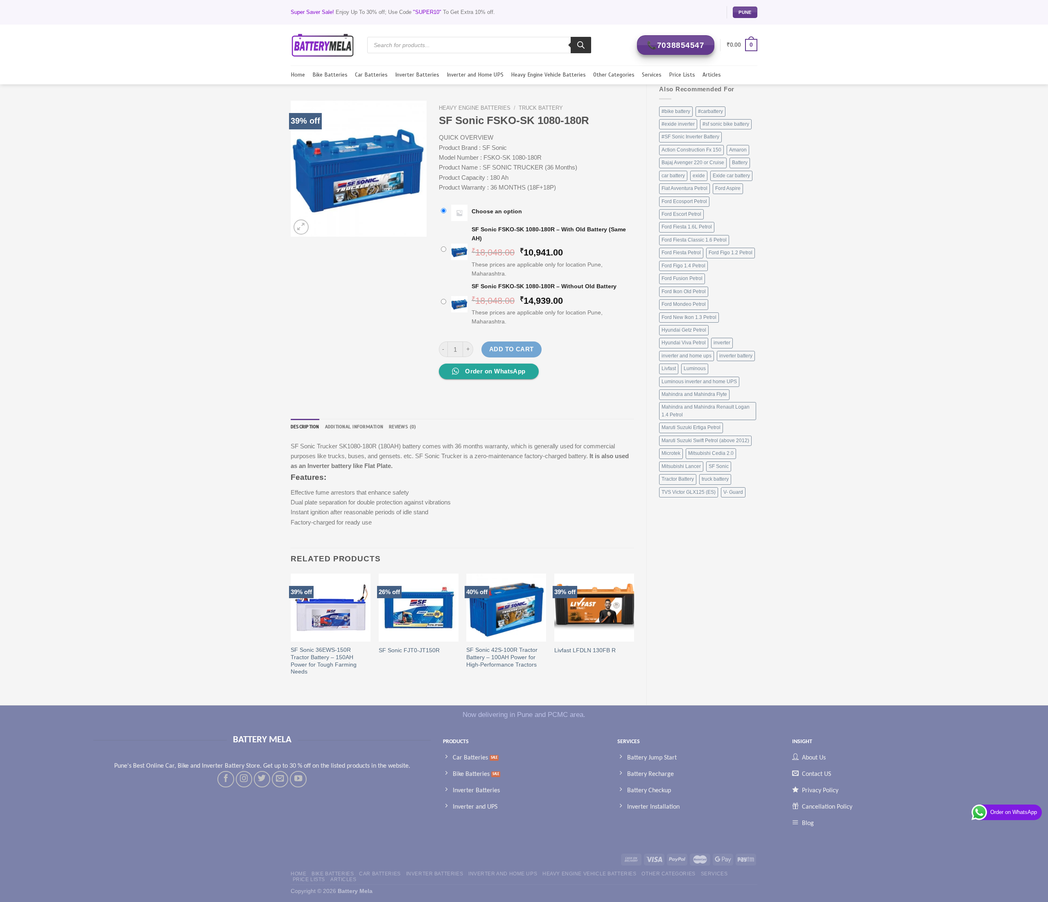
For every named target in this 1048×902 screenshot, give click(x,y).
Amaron (738, 150)
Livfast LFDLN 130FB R (585, 650)
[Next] (634, 632)
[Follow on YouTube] (298, 779)
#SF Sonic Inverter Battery (690, 137)
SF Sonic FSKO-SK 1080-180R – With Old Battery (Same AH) (549, 234)
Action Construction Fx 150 (691, 150)
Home (298, 74)
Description (305, 426)
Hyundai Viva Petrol (684, 343)
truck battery (715, 479)
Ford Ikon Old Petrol (684, 291)
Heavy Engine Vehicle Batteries (548, 74)
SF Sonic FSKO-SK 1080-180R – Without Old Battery (544, 286)
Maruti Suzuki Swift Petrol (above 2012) (705, 440)
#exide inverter (678, 124)
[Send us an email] (280, 779)
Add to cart (511, 349)
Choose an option (497, 211)
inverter (722, 343)
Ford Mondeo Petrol (684, 304)
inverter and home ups (686, 356)
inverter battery (735, 356)
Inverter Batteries (417, 74)
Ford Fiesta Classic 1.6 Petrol (694, 240)
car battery (673, 176)
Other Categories (614, 74)
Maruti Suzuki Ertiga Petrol (691, 427)
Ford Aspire (728, 188)
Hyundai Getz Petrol (684, 330)
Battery (740, 162)
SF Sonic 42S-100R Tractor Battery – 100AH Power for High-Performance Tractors (502, 657)
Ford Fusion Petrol (682, 278)
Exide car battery (731, 176)
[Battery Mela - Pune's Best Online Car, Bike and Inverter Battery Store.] (323, 44)
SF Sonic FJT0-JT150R (409, 650)
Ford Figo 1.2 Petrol (730, 252)
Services (652, 74)
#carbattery (710, 111)
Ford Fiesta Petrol (681, 252)
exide (699, 176)
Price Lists (682, 74)
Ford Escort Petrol (681, 214)
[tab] (305, 427)
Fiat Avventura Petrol (684, 188)
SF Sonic (719, 466)
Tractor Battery (678, 479)
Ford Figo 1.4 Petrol (683, 266)
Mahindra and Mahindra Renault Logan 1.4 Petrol (706, 411)
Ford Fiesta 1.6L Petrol (687, 227)
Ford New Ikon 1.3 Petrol (689, 317)
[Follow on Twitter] (262, 779)
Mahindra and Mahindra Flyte (694, 394)
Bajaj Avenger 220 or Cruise (693, 162)
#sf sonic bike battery (725, 124)
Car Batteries (371, 74)
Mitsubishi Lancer (681, 466)
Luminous (695, 368)
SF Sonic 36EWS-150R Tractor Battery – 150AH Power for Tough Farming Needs (324, 661)
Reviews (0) (402, 426)
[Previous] (291, 632)
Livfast (669, 368)
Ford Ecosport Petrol (684, 201)
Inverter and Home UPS (475, 74)
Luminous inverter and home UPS (699, 381)
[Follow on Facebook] (225, 779)
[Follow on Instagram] (244, 779)
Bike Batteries (330, 74)
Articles (711, 74)
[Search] (581, 45)
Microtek (671, 453)
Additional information (354, 426)
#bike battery (676, 111)
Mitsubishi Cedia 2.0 (711, 453)
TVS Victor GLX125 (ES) (689, 492)
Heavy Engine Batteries (474, 108)
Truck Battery (541, 108)
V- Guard (733, 492)
